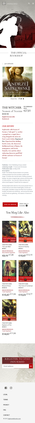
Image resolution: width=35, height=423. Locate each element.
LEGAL (5, 394)
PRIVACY (6, 405)
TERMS (5, 400)
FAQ (4, 410)
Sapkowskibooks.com (14, 418)
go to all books (8, 63)
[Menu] (33, 3)
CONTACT (6, 415)
